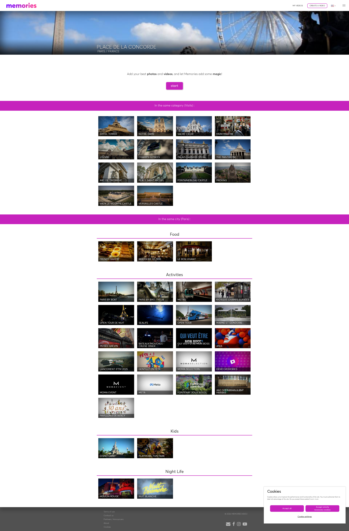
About (106, 523)
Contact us (108, 516)
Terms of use (109, 512)
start (174, 86)
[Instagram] (239, 524)
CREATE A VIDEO (317, 6)
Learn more (314, 499)
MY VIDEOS (298, 6)
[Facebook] (233, 524)
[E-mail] (228, 524)
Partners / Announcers (114, 519)
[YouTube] (245, 524)
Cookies (107, 527)
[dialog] (305, 505)
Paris (101, 51)
